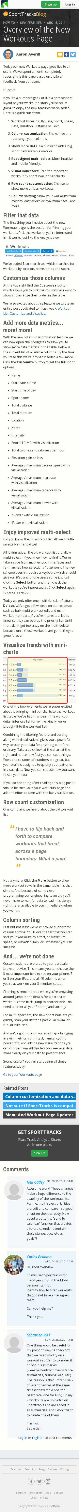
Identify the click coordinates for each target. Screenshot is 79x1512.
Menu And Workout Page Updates (39, 1114)
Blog (27, 14)
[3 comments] (60, 54)
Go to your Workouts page (22, 1075)
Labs (48, 1493)
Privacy (44, 1497)
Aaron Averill (28, 54)
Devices (52, 1469)
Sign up (51, 4)
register (38, 1438)
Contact (58, 1493)
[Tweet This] (73, 54)
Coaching (30, 1469)
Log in (70, 4)
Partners (21, 1493)
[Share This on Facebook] (66, 54)
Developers (35, 1493)
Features (16, 1469)
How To (9, 23)
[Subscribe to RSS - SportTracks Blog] (5, 13)
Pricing (64, 1469)
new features (31, 23)
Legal (34, 1497)
